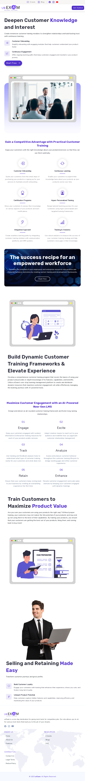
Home (8, 736)
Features (9, 743)
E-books (49, 736)
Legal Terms (10, 760)
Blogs (48, 740)
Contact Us (10, 756)
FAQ (47, 743)
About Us (9, 740)
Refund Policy (11, 763)
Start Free (11, 63)
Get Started (78, 8)
